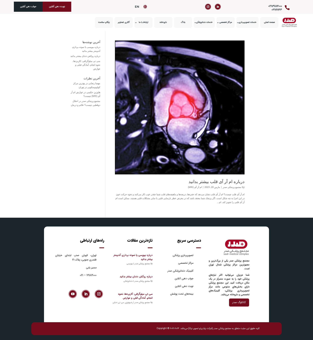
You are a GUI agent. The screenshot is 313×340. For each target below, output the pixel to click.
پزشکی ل (67, 328)
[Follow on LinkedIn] (217, 6)
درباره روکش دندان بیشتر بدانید (85, 55)
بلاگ (183, 22)
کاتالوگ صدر (239, 302)
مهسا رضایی (94, 83)
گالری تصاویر (124, 22)
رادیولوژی (129, 302)
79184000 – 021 (88, 275)
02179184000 (275, 6)
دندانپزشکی (128, 281)
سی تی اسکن (118, 302)
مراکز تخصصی (225, 22)
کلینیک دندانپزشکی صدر (180, 271)
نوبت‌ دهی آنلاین (184, 286)
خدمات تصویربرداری (247, 22)
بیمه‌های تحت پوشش (181, 294)
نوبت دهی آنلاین (57, 6)
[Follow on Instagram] (208, 6)
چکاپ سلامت (104, 22)
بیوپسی (130, 263)
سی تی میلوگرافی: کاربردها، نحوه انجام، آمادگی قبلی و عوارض (86, 64)
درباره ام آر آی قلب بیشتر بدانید (217, 181)
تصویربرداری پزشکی (183, 255)
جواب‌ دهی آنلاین (28, 6)
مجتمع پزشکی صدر (232, 187)
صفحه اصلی (269, 22)
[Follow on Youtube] (72, 294)
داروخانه (163, 22)
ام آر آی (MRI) (195, 187)
